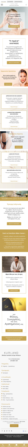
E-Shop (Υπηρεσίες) (7, 381)
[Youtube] (4, 431)
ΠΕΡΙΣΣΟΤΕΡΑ (8, 84)
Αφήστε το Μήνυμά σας (8, 410)
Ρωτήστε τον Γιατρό (7, 414)
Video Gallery (5, 388)
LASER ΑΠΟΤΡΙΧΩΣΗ (18, 1)
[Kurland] (14, 5)
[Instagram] (9, 431)
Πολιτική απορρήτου (17, 436)
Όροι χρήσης (9, 436)
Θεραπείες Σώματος (16, 134)
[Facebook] (2, 431)
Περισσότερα (14, 106)
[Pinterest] (11, 431)
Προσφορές (5, 373)
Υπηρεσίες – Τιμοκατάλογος (9, 366)
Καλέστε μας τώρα (6, 406)
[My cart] (26, 5)
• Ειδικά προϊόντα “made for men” (14, 282)
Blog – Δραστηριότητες (8, 393)
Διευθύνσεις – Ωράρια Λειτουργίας (10, 418)
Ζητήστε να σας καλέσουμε (8, 408)
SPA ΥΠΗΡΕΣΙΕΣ (10, 1)
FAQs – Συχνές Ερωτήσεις (8, 399)
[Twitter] (7, 431)
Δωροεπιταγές (6, 379)
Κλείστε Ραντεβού (7, 412)
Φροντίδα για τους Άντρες (14, 274)
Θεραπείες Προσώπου (8, 71)
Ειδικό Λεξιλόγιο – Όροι (8, 397)
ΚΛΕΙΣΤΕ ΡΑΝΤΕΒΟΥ (14, 62)
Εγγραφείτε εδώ (14, 425)
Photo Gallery (6, 386)
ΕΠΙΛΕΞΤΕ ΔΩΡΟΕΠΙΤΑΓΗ (14, 330)
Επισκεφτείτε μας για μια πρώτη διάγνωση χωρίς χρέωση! (14, 338)
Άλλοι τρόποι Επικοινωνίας (8, 416)
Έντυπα (4, 395)
